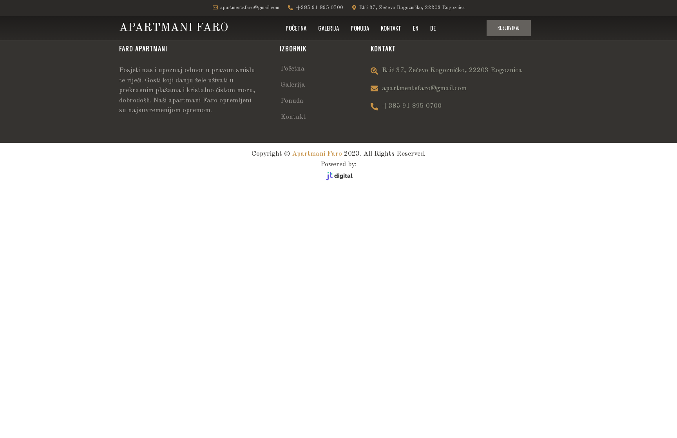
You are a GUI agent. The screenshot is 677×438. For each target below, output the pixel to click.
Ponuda (292, 101)
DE (433, 28)
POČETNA (296, 28)
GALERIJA (328, 28)
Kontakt (293, 117)
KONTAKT (391, 28)
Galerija (293, 85)
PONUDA (360, 28)
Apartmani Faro (317, 154)
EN (415, 28)
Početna (293, 68)
